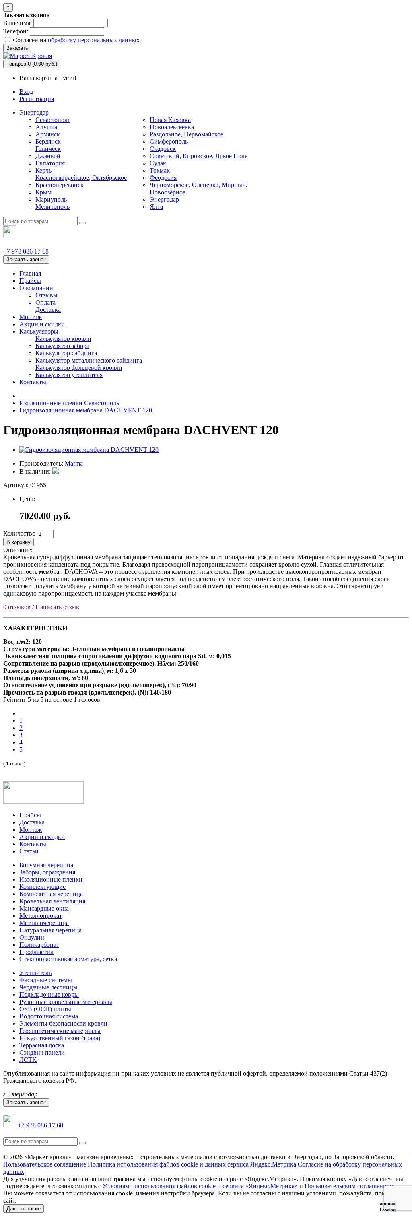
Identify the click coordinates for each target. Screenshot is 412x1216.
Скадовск (163, 148)
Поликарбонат (39, 944)
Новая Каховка (170, 119)
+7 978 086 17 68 (26, 251)
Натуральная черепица (50, 930)
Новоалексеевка (172, 127)
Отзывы (46, 295)
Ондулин (31, 937)
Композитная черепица (51, 893)
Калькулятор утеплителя (69, 374)
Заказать (17, 48)
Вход (26, 91)
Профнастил (36, 951)
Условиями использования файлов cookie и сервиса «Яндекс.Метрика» (200, 1186)
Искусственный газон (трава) (59, 1038)
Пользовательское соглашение (44, 1164)
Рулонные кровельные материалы (65, 1001)
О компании (36, 287)
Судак (158, 163)
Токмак (160, 170)
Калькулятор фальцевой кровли (78, 367)
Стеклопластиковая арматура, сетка (68, 959)
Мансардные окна (44, 908)
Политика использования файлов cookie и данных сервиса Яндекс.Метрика (192, 1164)
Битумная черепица (46, 865)
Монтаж (30, 316)
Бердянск (48, 141)
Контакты (32, 382)
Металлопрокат (40, 915)
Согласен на (75, 40)
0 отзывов (17, 607)
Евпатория (50, 163)
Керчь (43, 170)
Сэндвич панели (42, 1052)
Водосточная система (48, 1016)
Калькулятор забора (62, 345)
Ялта (156, 206)
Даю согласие (23, 1209)
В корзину (18, 542)
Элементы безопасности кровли (63, 1023)
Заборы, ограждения (47, 872)
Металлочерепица (44, 922)
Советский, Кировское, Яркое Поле (198, 156)
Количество (19, 533)
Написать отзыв (57, 607)
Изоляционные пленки (50, 879)
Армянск (47, 134)
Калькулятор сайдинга (66, 353)
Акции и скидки (42, 324)
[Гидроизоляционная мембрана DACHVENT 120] (89, 449)
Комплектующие (42, 886)
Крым (43, 192)
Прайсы (30, 280)
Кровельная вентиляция (52, 901)
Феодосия (163, 177)
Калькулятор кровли (63, 338)
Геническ (48, 148)
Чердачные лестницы (48, 987)
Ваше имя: (17, 22)
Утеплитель (35, 972)
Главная (30, 273)
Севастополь (52, 119)
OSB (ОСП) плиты (45, 1009)
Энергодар (34, 112)
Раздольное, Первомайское (186, 134)
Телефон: (15, 31)
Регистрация (36, 98)
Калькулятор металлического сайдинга (88, 360)
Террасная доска (41, 1045)
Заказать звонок (26, 259)
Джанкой (47, 156)
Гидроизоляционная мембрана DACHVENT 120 (85, 410)
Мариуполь (51, 199)
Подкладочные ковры (49, 994)
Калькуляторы (38, 331)
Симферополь (169, 141)
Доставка (48, 309)
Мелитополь (52, 206)
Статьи (29, 851)
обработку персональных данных (94, 40)
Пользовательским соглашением (349, 1186)
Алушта (46, 127)
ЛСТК (28, 1059)
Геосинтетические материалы (60, 1030)
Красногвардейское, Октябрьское (81, 177)
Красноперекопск (59, 184)
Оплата (45, 302)
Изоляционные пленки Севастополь (69, 403)
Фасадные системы (45, 980)
